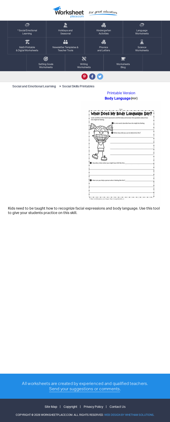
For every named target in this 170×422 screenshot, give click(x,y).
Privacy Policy (93, 406)
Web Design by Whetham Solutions (129, 414)
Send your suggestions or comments (84, 388)
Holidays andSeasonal (65, 32)
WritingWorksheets (84, 66)
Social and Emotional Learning (34, 86)
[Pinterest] (84, 76)
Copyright (70, 406)
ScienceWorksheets (142, 49)
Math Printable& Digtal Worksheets (27, 49)
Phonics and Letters (103, 49)
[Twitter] (100, 76)
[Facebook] (92, 76)
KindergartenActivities (104, 32)
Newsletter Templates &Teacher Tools (65, 49)
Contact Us (118, 406)
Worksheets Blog (123, 66)
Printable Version (121, 93)
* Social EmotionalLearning (27, 32)
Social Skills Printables (78, 86)
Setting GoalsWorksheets (46, 66)
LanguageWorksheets (142, 32)
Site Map (51, 406)
